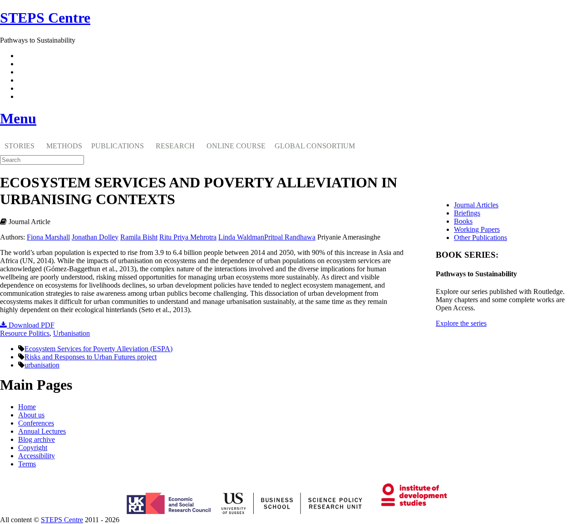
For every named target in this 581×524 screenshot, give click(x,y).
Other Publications (480, 237)
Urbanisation (71, 333)
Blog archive (36, 439)
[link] (290, 520)
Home (27, 407)
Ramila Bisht (139, 237)
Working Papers (477, 229)
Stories (19, 146)
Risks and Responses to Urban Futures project (91, 357)
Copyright (32, 447)
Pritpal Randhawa (289, 237)
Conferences (36, 423)
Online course (236, 146)
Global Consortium (315, 146)
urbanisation (42, 365)
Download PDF (30, 325)
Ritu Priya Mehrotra (188, 237)
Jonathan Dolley (95, 237)
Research (175, 146)
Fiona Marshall (48, 237)
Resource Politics (24, 333)
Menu (18, 118)
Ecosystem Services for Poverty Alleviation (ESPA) (98, 349)
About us (31, 415)
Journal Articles (476, 205)
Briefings (467, 213)
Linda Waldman (241, 237)
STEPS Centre (62, 520)
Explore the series (461, 323)
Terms (27, 464)
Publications (117, 146)
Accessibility (36, 456)
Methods (64, 146)
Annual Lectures (42, 431)
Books (463, 221)
